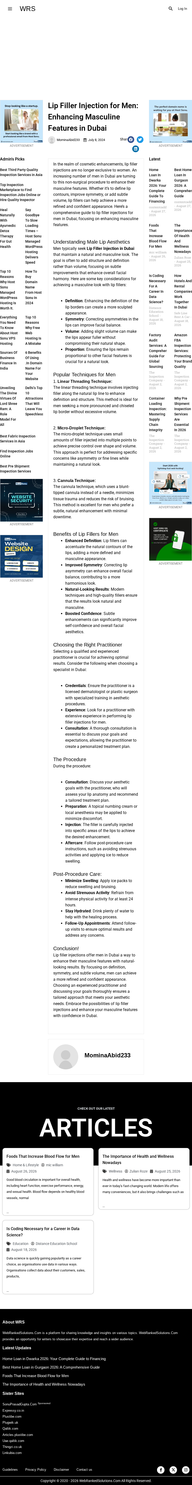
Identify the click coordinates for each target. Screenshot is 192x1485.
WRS (28, 9)
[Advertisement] (96, 55)
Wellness (115, 1171)
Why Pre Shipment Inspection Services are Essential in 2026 (182, 414)
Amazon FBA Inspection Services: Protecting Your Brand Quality (183, 351)
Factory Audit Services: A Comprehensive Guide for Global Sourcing (161, 351)
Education (20, 1244)
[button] (170, 9)
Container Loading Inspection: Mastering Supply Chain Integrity (158, 414)
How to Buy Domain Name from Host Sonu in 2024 (33, 287)
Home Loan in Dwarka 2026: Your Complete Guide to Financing (157, 185)
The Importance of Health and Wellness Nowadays (43, 1384)
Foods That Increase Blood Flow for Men (157, 235)
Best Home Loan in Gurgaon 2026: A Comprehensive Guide (51, 1367)
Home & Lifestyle (26, 1165)
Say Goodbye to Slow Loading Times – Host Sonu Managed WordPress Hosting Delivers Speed (33, 236)
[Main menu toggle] (10, 9)
